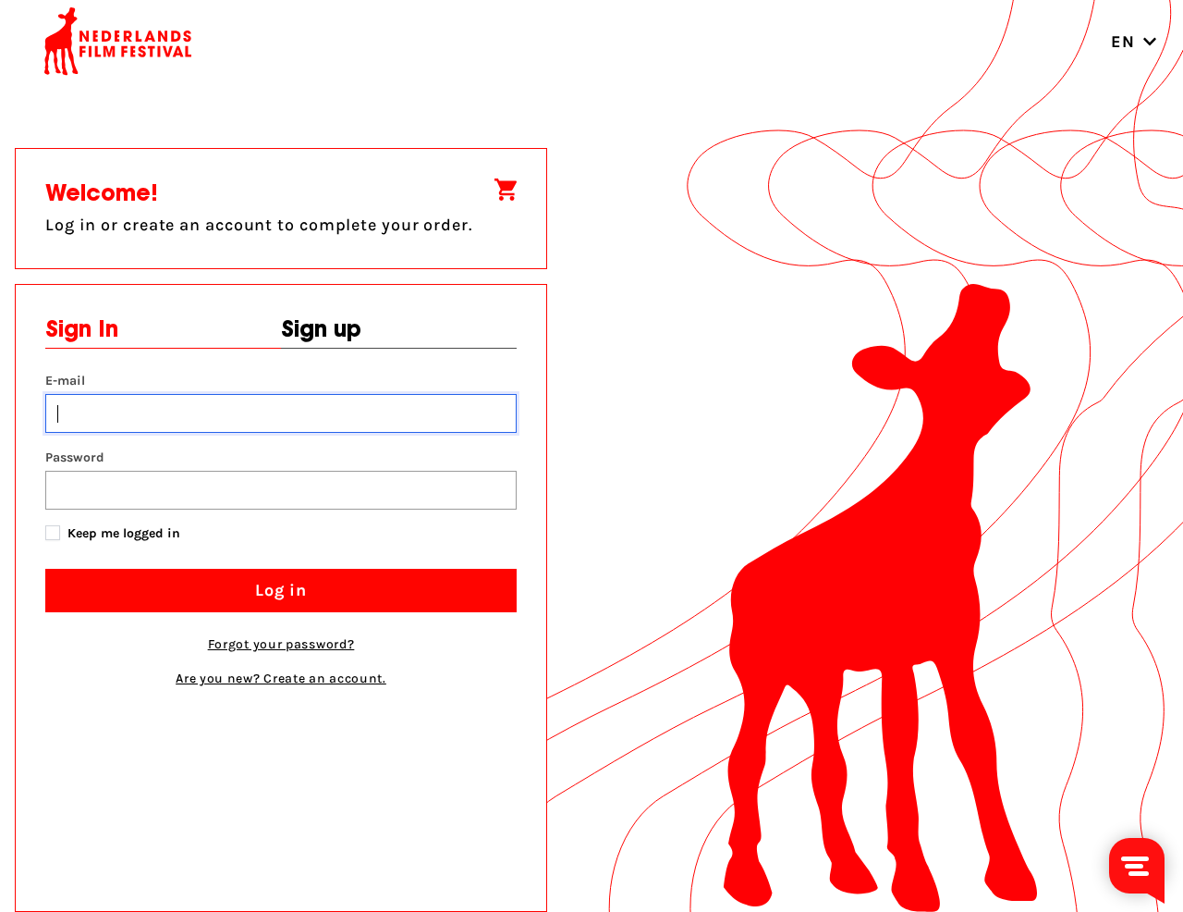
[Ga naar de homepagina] (118, 41)
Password (74, 457)
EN (1123, 41)
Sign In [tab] (81, 331)
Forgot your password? (281, 644)
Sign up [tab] (321, 331)
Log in (281, 590)
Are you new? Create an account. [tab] (281, 678)
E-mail (65, 380)
